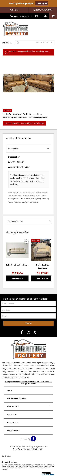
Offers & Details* (37, 449)
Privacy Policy (17, 449)
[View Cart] (53, 16)
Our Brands (6, 456)
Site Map (27, 449)
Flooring (14, 10)
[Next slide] (48, 254)
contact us (33, 181)
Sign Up (28, 323)
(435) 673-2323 (21, 16)
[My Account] (45, 16)
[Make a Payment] (37, 16)
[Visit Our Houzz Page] (35, 332)
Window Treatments (42, 10)
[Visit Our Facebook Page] (22, 332)
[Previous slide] (9, 254)
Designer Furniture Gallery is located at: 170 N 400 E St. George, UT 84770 (28, 382)
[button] (51, 83)
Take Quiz (41, 3)
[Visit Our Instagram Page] (28, 332)
